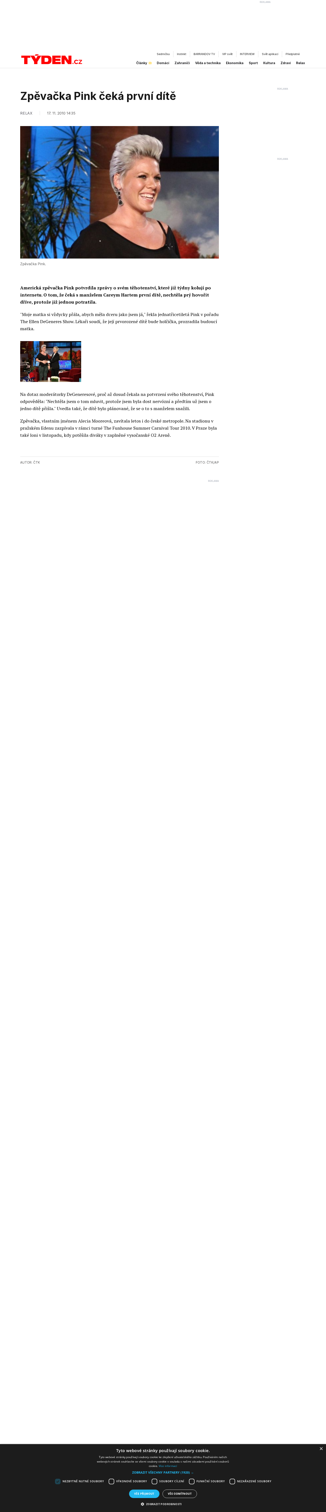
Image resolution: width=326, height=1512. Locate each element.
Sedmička (163, 54)
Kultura (269, 63)
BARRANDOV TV (204, 54)
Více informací (168, 1466)
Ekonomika (235, 63)
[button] (163, 1472)
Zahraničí (182, 63)
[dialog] (163, 1478)
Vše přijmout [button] (144, 1494)
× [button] (321, 1449)
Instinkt (181, 54)
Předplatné (293, 54)
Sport (253, 63)
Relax (300, 63)
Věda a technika (208, 63)
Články (141, 63)
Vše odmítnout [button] (180, 1494)
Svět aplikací (270, 54)
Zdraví (286, 63)
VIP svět (227, 54)
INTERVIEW (247, 54)
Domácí (163, 63)
